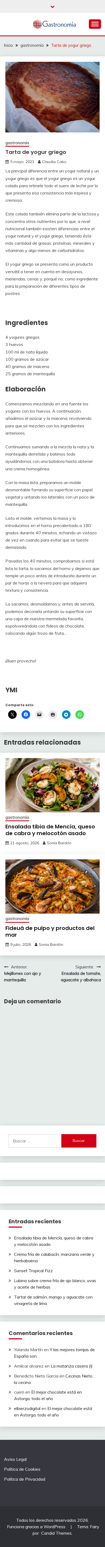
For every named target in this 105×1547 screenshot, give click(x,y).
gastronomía (17, 142)
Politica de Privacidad (24, 1479)
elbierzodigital (27, 1408)
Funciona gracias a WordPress (36, 1526)
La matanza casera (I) (72, 1366)
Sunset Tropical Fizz (33, 1270)
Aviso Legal (15, 1459)
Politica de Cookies (22, 1469)
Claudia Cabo (54, 161)
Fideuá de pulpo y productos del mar (49, 931)
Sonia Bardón (59, 843)
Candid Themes (56, 1533)
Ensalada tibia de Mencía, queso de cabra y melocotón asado (50, 830)
